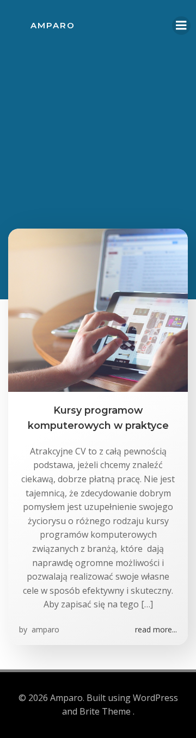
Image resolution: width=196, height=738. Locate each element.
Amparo (52, 25)
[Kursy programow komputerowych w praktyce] (98, 309)
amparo (44, 629)
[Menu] (181, 25)
